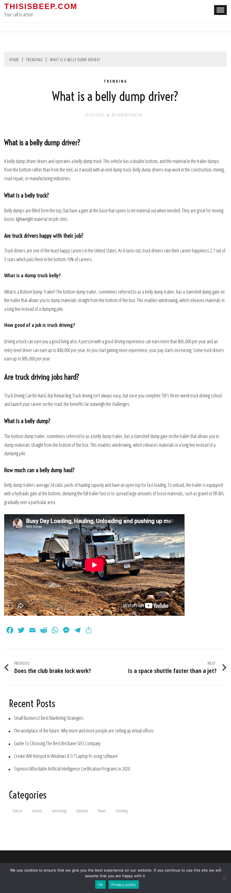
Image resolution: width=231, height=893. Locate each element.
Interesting (59, 810)
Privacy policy (123, 884)
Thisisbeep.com (40, 6)
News (102, 810)
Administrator (130, 115)
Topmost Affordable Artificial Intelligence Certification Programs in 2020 (72, 769)
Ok (100, 884)
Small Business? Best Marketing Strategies (48, 718)
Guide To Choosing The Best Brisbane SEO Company (57, 743)
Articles (37, 810)
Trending (115, 81)
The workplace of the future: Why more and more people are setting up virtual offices (84, 730)
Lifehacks (82, 810)
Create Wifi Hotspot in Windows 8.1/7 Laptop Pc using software (66, 756)
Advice (17, 810)
